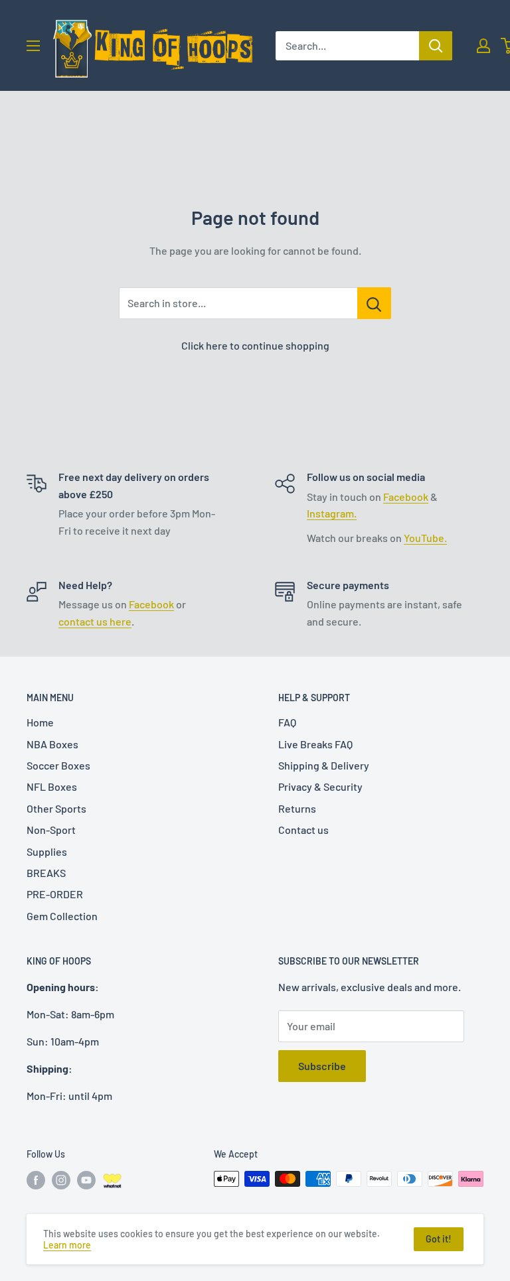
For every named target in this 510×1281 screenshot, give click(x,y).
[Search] (435, 45)
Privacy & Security (320, 786)
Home (40, 722)
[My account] (483, 45)
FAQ (287, 722)
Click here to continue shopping (255, 345)
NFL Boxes (52, 786)
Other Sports (56, 808)
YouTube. (425, 537)
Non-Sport (51, 829)
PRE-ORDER (55, 894)
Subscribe (322, 1065)
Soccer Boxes (58, 765)
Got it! (439, 1239)
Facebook (405, 496)
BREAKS (46, 872)
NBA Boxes (52, 744)
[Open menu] (33, 45)
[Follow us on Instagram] (61, 1180)
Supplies (47, 851)
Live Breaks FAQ (315, 744)
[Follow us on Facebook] (36, 1180)
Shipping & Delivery (323, 765)
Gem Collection (62, 916)
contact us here (94, 621)
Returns (297, 808)
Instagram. (332, 513)
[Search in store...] (374, 303)
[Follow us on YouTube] (86, 1180)
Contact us (303, 829)
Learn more (67, 1244)
